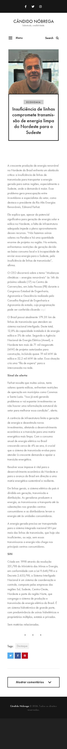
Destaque (22, 646)
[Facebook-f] (25, 6)
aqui (43, 309)
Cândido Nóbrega (19, 706)
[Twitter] (33, 6)
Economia (33, 102)
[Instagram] (40, 6)
